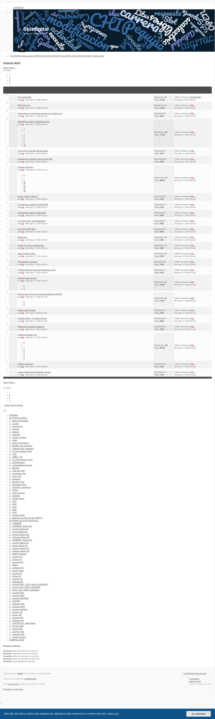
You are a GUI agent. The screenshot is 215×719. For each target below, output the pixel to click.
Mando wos (22, 237)
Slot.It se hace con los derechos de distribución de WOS (40, 294)
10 (25, 145)
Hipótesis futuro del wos (27, 278)
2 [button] (9, 78)
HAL (22, 100)
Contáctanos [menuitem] (194, 679)
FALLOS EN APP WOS (27, 229)
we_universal (13, 684)
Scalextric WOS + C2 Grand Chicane (32, 318)
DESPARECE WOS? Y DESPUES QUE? (34, 122)
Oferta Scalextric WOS (26, 254)
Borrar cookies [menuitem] (195, 681)
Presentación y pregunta (27, 262)
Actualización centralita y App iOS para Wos (35, 159)
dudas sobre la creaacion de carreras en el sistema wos (40, 114)
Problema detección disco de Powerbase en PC (37, 270)
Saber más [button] (113, 713)
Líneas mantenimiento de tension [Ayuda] (34, 372)
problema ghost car (25, 364)
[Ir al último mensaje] (201, 97)
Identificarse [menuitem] (19, 8)
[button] (9, 83)
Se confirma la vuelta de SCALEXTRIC (33, 205)
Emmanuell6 (196, 97)
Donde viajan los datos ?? (28, 196)
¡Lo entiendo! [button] (198, 714)
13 (25, 191)
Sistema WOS (11, 63)
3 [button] (9, 81)
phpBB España (30, 679)
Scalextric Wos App (25, 167)
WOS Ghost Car (24, 105)
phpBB (20, 674)
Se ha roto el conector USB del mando (33, 151)
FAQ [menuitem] (22, 50)
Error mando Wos (25, 97)
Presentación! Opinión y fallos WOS (32, 213)
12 (25, 188)
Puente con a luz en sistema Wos (31, 245)
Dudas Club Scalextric (26, 310)
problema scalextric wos (27, 335)
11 (24, 186)
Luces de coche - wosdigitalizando (31, 221)
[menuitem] (7, 689)
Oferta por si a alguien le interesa (31, 327)
